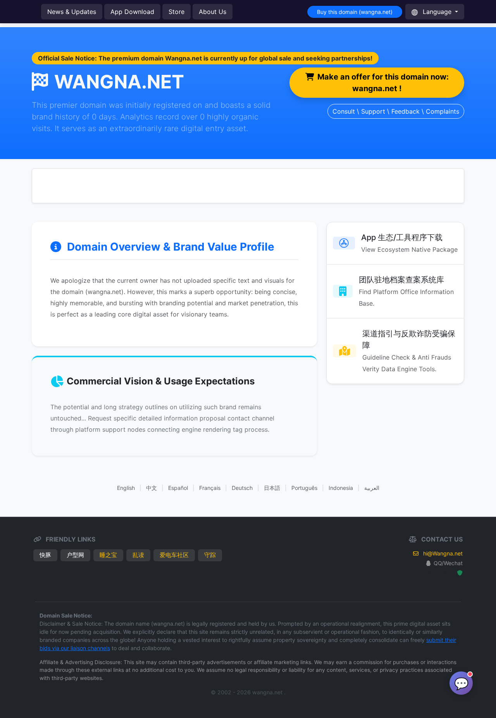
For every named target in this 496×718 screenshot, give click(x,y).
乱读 (138, 555)
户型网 (75, 555)
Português (304, 487)
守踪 (210, 555)
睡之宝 (108, 555)
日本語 (272, 487)
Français (209, 487)
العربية (371, 487)
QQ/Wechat (448, 563)
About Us (212, 12)
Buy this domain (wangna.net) (355, 12)
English (126, 487)
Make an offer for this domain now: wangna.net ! (383, 82)
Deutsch (242, 487)
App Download (132, 12)
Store (176, 12)
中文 (151, 487)
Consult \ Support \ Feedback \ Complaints (395, 111)
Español (178, 487)
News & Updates (71, 12)
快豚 (45, 555)
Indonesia (341, 487)
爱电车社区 (174, 555)
